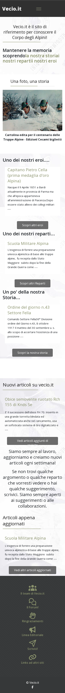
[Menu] (38, 9)
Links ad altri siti (32, 663)
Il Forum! (32, 607)
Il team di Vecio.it (33, 593)
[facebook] (32, 687)
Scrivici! (32, 649)
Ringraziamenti (32, 621)
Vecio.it (11, 8)
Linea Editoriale (32, 635)
